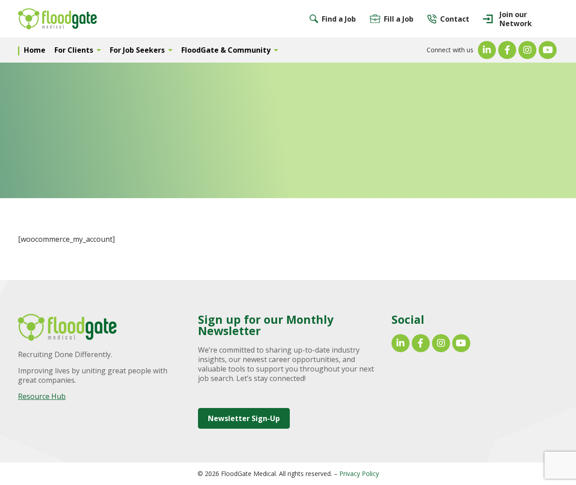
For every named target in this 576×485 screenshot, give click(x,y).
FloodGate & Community (225, 50)
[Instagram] (527, 50)
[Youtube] (548, 50)
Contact (454, 19)
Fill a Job (399, 19)
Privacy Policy (359, 473)
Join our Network (516, 18)
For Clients (73, 50)
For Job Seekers (137, 50)
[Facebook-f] (507, 50)
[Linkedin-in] (487, 50)
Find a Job (339, 19)
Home (34, 50)
